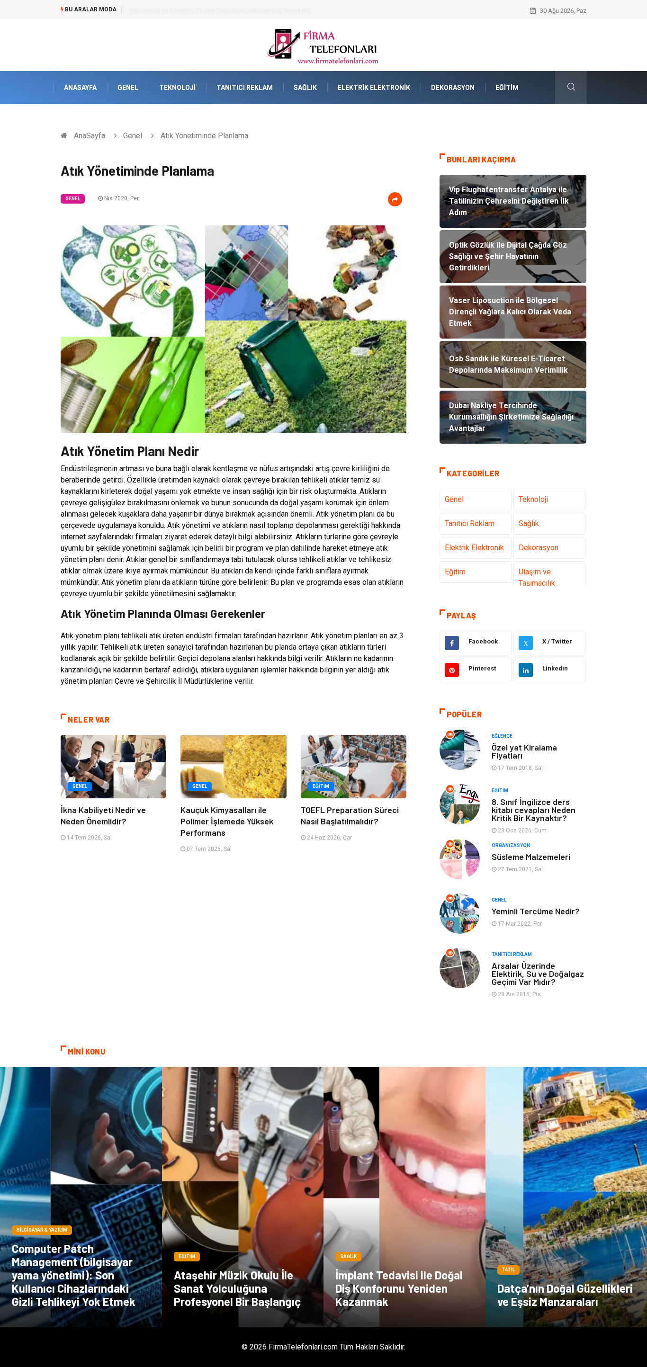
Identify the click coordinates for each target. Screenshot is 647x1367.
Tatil (508, 1269)
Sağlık (305, 87)
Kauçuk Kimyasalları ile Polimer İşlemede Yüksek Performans (226, 821)
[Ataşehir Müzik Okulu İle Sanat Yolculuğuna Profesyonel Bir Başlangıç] (243, 1197)
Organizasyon (511, 845)
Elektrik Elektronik (374, 87)
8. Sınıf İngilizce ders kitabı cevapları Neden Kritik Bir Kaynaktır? (533, 809)
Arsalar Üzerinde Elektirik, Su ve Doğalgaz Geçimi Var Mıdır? (538, 973)
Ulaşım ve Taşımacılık (537, 577)
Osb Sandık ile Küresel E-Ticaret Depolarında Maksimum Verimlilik (218, 10)
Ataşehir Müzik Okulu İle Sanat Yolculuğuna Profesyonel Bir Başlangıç (237, 1288)
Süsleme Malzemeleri (531, 856)
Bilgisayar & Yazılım (42, 1230)
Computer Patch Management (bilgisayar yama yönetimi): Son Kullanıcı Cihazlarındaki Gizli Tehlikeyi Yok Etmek (73, 1275)
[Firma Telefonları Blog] (323, 44)
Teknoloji (177, 87)
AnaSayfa (80, 87)
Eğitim (507, 87)
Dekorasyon (453, 87)
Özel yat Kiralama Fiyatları (524, 751)
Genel (127, 87)
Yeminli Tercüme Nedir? (536, 911)
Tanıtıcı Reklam (244, 87)
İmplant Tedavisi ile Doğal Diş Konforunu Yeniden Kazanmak (399, 1288)
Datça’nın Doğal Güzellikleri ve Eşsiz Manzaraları (565, 1294)
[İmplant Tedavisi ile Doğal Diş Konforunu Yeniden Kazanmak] (404, 1197)
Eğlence (502, 736)
